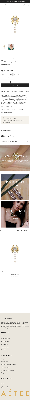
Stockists (3, 350)
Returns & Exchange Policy (8, 364)
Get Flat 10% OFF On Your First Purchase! (15, 1)
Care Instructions (7, 131)
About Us (3, 336)
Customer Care (5, 338)
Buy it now (15, 85)
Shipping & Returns (8, 136)
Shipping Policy (5, 367)
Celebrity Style (5, 347)
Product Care (5, 341)
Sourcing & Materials (9, 141)
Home (2, 58)
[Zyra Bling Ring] (15, 252)
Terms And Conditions (7, 370)
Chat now (9, 122)
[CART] (27, 5)
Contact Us (4, 344)
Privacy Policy (5, 361)
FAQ (2, 359)
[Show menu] (2, 5)
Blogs (3, 373)
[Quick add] (3, 271)
